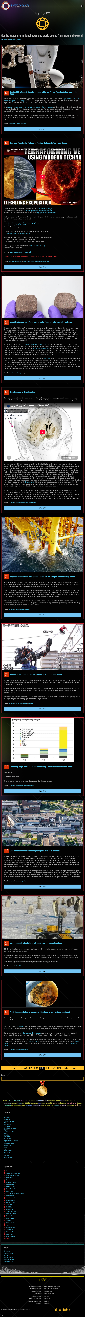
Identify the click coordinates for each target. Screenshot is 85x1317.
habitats (18, 124)
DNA (5, 1123)
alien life (6, 1135)
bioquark (38, 1100)
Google (23, 1103)
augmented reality (9, 1143)
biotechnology (52, 1101)
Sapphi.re (28, 1310)
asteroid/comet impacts (11, 1140)
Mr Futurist (7, 1255)
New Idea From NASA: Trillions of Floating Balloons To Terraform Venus (38, 143)
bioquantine (32, 1101)
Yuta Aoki (9, 1204)
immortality (48, 1103)
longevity (7, 1105)
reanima (23, 1105)
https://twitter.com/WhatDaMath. (20, 252)
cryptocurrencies (30, 261)
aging (5, 1101)
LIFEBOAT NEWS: (47, 1286)
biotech (45, 1101)
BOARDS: (45, 1294)
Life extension (71, 1103)
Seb (7, 1225)
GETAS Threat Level (42, 1280)
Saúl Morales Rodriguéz (13, 1173)
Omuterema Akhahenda (13, 1198)
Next (74, 1068)
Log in (5, 39)
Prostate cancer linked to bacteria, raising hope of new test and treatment (40, 1012)
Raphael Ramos (11, 1214)
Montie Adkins (10, 1232)
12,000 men (20, 1027)
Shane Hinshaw (11, 1211)
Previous (12, 1068)
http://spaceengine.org (37, 246)
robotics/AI (34, 503)
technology (63, 1106)
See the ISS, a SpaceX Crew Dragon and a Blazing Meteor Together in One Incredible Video (43, 93)
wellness (78, 1105)
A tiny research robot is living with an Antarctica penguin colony (36, 943)
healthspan (34, 1103)
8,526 (48, 1068)
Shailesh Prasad (11, 1182)
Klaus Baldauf (10, 1200)
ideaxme (43, 1103)
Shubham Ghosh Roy (12, 1175)
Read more (42, 129)
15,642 (66, 1068)
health (27, 1103)
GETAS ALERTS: (47, 1289)
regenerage (29, 1105)
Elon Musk (7, 1126)
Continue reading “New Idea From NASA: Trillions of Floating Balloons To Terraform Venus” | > (31, 256)
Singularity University (10, 1128)
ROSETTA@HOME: (32, 1301)
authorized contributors (15, 39)
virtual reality (30, 703)
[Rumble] (70, 1309)
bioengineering (8, 1150)
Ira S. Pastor (10, 1234)
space (48, 261)
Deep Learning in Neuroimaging (22, 392)
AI (7, 1101)
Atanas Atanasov (12, 373)
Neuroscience (16, 1105)
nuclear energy (19, 881)
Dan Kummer (11, 503)
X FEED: (32, 1291)
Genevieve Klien (12, 124)
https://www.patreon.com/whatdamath (17, 233)
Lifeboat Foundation (12, 1310)
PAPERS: (45, 1301)
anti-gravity (7, 1136)
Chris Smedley (10, 1236)
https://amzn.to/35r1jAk (45, 209)
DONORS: (37, 1294)
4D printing (7, 1119)
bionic (5, 1154)
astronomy (7, 1142)
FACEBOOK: (31, 1286)
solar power (26, 785)
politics (19, 1105)
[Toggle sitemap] (79, 6)
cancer (71, 1101)
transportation (24, 703)
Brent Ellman (10, 1223)
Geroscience (7, 1251)
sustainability (32, 785)
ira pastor (63, 1103)
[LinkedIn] (63, 1309)
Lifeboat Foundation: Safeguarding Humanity (38, 5)
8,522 (25, 1068)
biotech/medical (20, 373)
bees (5, 1147)
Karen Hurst (9, 1191)
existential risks (7, 1103)
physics (24, 881)
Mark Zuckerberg (9, 1131)
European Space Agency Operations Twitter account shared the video (30, 107)
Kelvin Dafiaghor (11, 1189)
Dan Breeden (10, 1180)
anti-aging (17, 1101)
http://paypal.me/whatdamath (46, 212)
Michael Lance (10, 1227)
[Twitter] (60, 1309)
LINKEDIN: (32, 1289)
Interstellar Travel (56, 1103)
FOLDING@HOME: (32, 1299)
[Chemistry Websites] (42, 1089)
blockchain (62, 1101)
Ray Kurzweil (7, 1124)
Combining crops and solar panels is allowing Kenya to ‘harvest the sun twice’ (41, 766)
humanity (39, 1103)
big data (6, 1149)
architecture (7, 1138)
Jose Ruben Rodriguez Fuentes (15, 261)
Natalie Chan (10, 1216)
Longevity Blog (8, 1253)
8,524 (36, 1068)
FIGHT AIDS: (33, 1296)
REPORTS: (46, 1296)
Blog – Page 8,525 (42, 13)
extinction (13, 1103)
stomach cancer (34, 1041)
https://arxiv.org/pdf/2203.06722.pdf (16, 225)
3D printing (7, 1118)
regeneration (37, 1105)
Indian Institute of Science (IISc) (35, 344)
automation (7, 1145)
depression (28, 482)
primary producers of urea (41, 348)
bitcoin (24, 261)
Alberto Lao (9, 1209)
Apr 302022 (6, 93)
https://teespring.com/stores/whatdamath (38, 210)
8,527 (53, 1068)
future (16, 1103)
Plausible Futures (9, 1259)
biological (7, 1152)
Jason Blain (9, 1229)
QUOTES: (45, 1304)
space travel (23, 124)
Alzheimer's (11, 1101)
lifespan (79, 1103)
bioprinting (7, 1156)
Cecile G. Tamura (11, 1202)
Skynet (6, 1130)
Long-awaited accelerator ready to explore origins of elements (35, 851)
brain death (67, 1101)
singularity (48, 1105)
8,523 (31, 1068)
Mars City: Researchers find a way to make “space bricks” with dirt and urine (41, 322)
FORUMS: (38, 1304)
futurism (27, 373)
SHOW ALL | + (6, 1238)
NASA (12, 1105)
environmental (43, 261)
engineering (37, 261)
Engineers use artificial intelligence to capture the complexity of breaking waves (42, 576)
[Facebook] (56, 1309)
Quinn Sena (9, 1177)
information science (27, 503)
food (17, 785)
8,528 (59, 1068)
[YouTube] (66, 1309)
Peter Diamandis (9, 1121)
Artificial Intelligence (25, 1101)
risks (45, 1105)
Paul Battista (10, 1184)
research (42, 1105)
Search (82, 1079)
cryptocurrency (75, 1101)
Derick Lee (9, 1207)
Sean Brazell (10, 1218)
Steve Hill (9, 1220)
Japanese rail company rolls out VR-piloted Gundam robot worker (36, 674)
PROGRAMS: (46, 1299)
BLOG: (45, 1291)
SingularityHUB (8, 1261)
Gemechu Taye (10, 1186)
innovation (25, 1050)
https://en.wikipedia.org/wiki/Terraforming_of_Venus (21, 223)
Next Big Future (8, 1257)
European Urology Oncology (32, 1033)
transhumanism (71, 1105)
